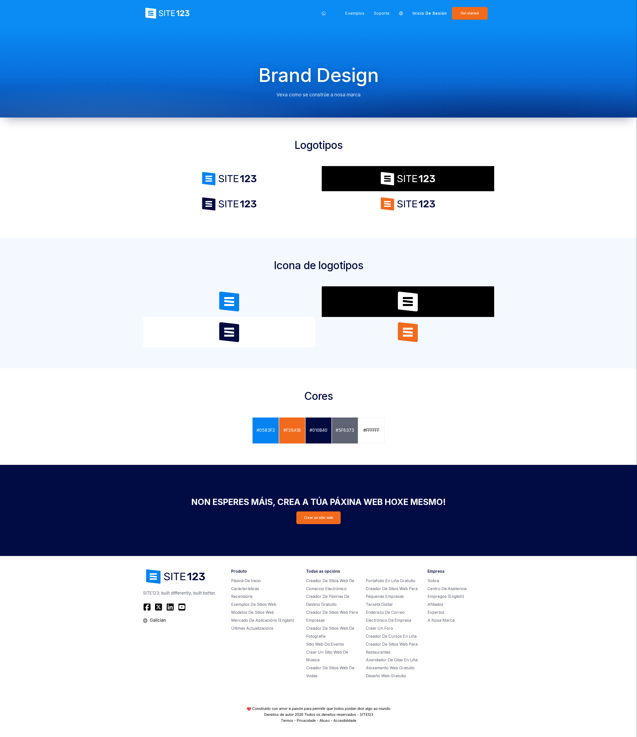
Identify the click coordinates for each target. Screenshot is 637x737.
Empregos (445, 596)
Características (245, 588)
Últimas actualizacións (252, 628)
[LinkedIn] (170, 607)
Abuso (324, 721)
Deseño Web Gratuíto (386, 676)
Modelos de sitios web (252, 612)
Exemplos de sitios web (253, 604)
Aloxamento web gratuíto (390, 668)
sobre (433, 580)
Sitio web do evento (325, 644)
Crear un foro (379, 628)
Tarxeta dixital (379, 604)
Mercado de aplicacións (262, 620)
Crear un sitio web (318, 518)
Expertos (435, 612)
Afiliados (435, 604)
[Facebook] (147, 607)
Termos (287, 721)
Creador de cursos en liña (391, 636)
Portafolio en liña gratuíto (390, 580)
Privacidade (306, 721)
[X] (158, 607)
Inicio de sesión (430, 13)
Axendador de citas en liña (392, 660)
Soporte (381, 13)
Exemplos (355, 13)
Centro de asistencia (447, 588)
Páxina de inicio (246, 580)
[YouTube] (181, 607)
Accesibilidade (344, 721)
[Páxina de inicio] (324, 13)
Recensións (242, 596)
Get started (470, 13)
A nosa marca (441, 620)
